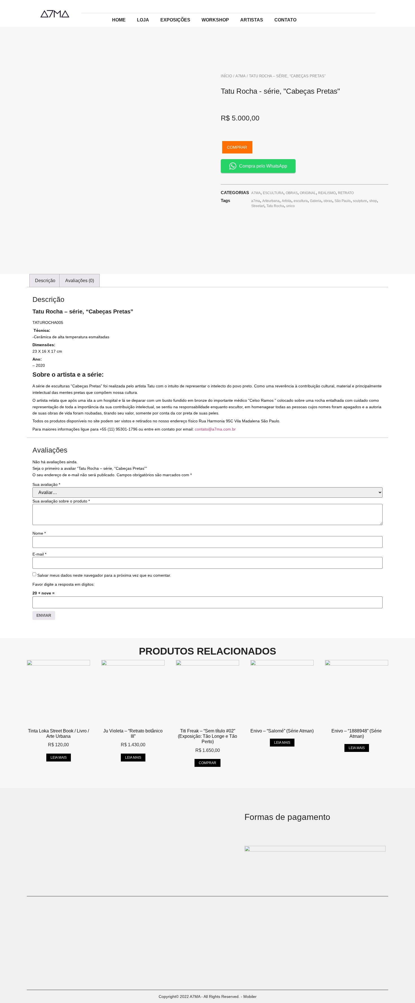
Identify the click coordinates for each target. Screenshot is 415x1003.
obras (328, 201)
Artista (286, 201)
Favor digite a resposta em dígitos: (63, 584)
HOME (119, 19)
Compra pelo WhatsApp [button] (263, 166)
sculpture (360, 201)
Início (226, 76)
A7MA (240, 76)
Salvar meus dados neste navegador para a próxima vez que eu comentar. (104, 575)
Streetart (257, 206)
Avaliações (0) (79, 280)
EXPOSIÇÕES (175, 19)
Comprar (237, 147)
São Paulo (343, 201)
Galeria (315, 201)
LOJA (143, 19)
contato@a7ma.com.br (215, 429)
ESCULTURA (273, 193)
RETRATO (346, 193)
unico (290, 206)
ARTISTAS (251, 19)
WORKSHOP (215, 19)
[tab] (45, 280)
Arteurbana (270, 201)
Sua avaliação (46, 484)
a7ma (255, 201)
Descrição (45, 280)
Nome (39, 533)
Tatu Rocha (275, 206)
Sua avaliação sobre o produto (61, 501)
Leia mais (59, 758)
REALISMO (327, 193)
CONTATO (285, 19)
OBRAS (292, 193)
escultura (301, 201)
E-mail (39, 554)
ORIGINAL (308, 193)
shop (373, 201)
